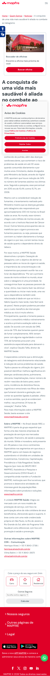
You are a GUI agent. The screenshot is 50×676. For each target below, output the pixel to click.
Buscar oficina (25, 69)
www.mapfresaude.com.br (16, 416)
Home (5, 15)
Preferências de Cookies (25, 138)
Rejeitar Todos (25, 144)
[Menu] (46, 3)
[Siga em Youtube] (31, 668)
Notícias (28, 15)
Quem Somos (16, 15)
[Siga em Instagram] (25, 668)
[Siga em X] (18, 668)
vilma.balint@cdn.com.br (15, 556)
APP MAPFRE (20, 653)
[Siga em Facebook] (12, 668)
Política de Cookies (17, 131)
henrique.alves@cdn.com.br (17, 549)
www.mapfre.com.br (13, 494)
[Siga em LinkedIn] (37, 668)
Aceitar (25, 150)
